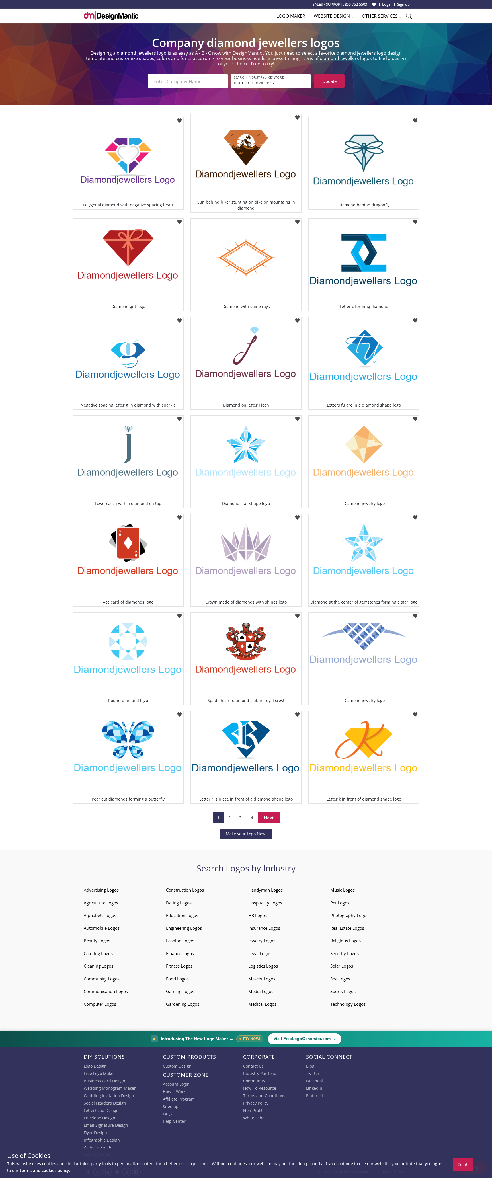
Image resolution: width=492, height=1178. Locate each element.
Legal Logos (259, 953)
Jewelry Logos (261, 940)
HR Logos (257, 915)
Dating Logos (179, 903)
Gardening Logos (182, 1004)
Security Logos (344, 953)
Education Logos (182, 915)
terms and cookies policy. (45, 1170)
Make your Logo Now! (246, 833)
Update (329, 81)
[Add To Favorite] (179, 118)
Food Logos (177, 979)
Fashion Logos (180, 940)
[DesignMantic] (111, 15)
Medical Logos (262, 1004)
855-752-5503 (356, 4)
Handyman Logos (265, 890)
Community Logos (102, 979)
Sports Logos (343, 991)
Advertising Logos (101, 890)
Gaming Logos (180, 991)
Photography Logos (349, 915)
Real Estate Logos (347, 928)
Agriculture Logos (101, 903)
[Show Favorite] (374, 4)
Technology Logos (348, 1004)
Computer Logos (100, 1004)
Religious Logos (345, 940)
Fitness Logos (179, 966)
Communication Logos (106, 991)
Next (269, 817)
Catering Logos (98, 953)
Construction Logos (185, 890)
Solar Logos (341, 966)
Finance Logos (180, 953)
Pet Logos (339, 903)
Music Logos (342, 890)
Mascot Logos (261, 979)
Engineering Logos (184, 928)
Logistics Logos (263, 966)
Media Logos (260, 991)
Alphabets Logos (100, 915)
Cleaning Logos (98, 966)
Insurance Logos (264, 928)
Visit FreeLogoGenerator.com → (305, 1039)
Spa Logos (340, 979)
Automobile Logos (102, 928)
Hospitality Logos (265, 903)
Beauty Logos (97, 940)
